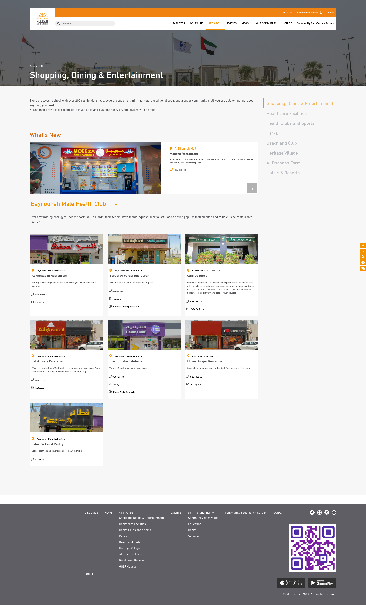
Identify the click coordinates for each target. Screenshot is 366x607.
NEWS (108, 512)
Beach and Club (281, 142)
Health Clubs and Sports (290, 123)
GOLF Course (127, 566)
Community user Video (203, 517)
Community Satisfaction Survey (315, 23)
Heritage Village (282, 152)
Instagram (118, 298)
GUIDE (288, 23)
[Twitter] (363, 257)
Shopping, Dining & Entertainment (300, 103)
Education (194, 523)
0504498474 (41, 294)
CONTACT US (92, 574)
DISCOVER (179, 23)
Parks (272, 132)
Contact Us (287, 12)
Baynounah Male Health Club (51, 270)
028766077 (41, 459)
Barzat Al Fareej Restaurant (126, 306)
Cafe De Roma (197, 309)
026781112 (41, 380)
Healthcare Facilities (286, 113)
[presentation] (36, 188)
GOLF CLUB (197, 23)
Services (194, 535)
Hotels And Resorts (131, 560)
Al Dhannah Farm (283, 162)
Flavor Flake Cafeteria (124, 392)
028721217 (196, 301)
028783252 (196, 376)
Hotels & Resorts (283, 172)
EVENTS (232, 23)
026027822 (118, 291)
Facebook (39, 302)
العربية (331, 12)
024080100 (181, 169)
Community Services (307, 12)
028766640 (118, 376)
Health (192, 529)
